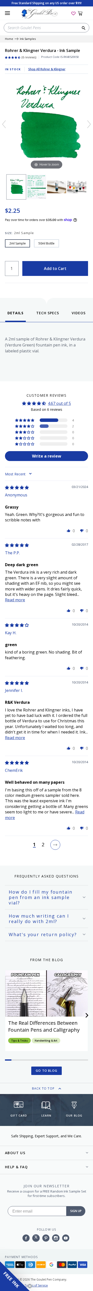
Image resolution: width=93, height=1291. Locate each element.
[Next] (89, 124)
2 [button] (43, 845)
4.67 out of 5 (59, 403)
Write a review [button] (46, 456)
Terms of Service (36, 1285)
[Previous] (4, 124)
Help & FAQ (16, 1167)
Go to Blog (46, 1071)
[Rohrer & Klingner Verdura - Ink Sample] (16, 187)
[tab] (15, 316)
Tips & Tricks (19, 1040)
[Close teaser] (29, 1286)
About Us (15, 1152)
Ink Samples (28, 39)
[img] (17, 487)
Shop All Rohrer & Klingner (46, 69)
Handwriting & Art (46, 1040)
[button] (25, 420)
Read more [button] (15, 600)
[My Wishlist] (73, 13)
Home (9, 39)
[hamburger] (7, 13)
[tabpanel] (46, 350)
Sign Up (76, 1211)
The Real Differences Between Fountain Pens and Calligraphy (44, 1026)
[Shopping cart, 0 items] (83, 13)
